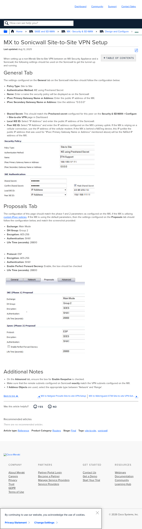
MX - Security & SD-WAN (80, 31)
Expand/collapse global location (136, 30)
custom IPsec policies (15, 217)
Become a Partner (49, 476)
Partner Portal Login (50, 472)
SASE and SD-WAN (44, 31)
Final (73, 430)
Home (19, 31)
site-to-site (90, 430)
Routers (56, 430)
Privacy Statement (16, 522)
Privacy (12, 480)
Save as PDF (136, 50)
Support (112, 6)
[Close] (97, 512)
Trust (11, 484)
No (55, 406)
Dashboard (80, 6)
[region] (51, 518)
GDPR (12, 488)
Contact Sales (128, 6)
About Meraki (16, 472)
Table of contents (119, 58)
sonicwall (103, 430)
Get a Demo (90, 476)
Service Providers (48, 484)
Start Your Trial (91, 480)
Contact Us (89, 472)
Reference (23, 430)
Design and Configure (116, 31)
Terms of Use (16, 492)
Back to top (9, 396)
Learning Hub (123, 484)
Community (97, 6)
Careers (13, 476)
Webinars (120, 472)
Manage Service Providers (53, 480)
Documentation (124, 476)
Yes (40, 406)
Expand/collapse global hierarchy (7, 32)
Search (7, 23)
